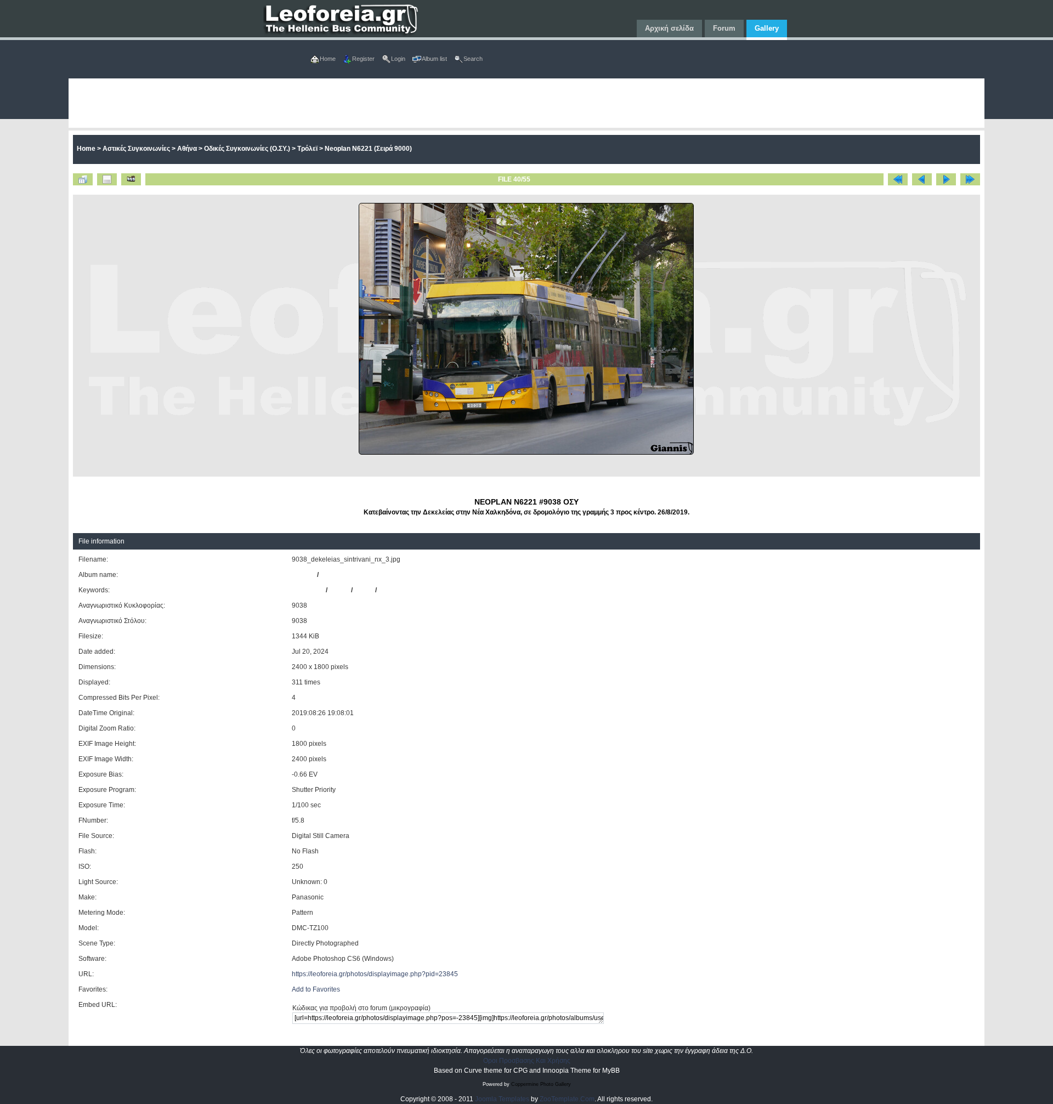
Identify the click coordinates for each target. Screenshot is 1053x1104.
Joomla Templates (502, 1099)
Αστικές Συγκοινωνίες (136, 148)
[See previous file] (922, 179)
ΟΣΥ (385, 590)
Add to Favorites (316, 989)
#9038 (363, 590)
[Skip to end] (970, 179)
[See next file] (946, 179)
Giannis (303, 575)
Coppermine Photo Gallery (541, 1084)
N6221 (339, 590)
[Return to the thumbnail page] (83, 179)
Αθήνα (187, 148)
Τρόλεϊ (307, 148)
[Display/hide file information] (107, 179)
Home (86, 148)
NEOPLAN (308, 590)
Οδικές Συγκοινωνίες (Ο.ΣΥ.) (247, 148)
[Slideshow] (131, 179)
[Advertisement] (398, 103)
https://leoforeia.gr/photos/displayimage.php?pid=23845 (375, 974)
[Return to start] (898, 179)
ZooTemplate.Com (567, 1099)
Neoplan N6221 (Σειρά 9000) (368, 148)
